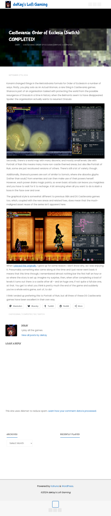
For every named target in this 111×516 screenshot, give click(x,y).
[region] (82, 454)
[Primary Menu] (106, 4)
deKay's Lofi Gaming (30, 4)
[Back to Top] (55, 504)
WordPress (67, 486)
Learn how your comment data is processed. (72, 410)
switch (41, 314)
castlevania (14, 314)
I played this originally (24, 265)
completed (27, 314)
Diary (17, 45)
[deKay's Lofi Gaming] (8, 4)
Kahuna (54, 486)
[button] (64, 454)
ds (35, 314)
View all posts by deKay (34, 335)
